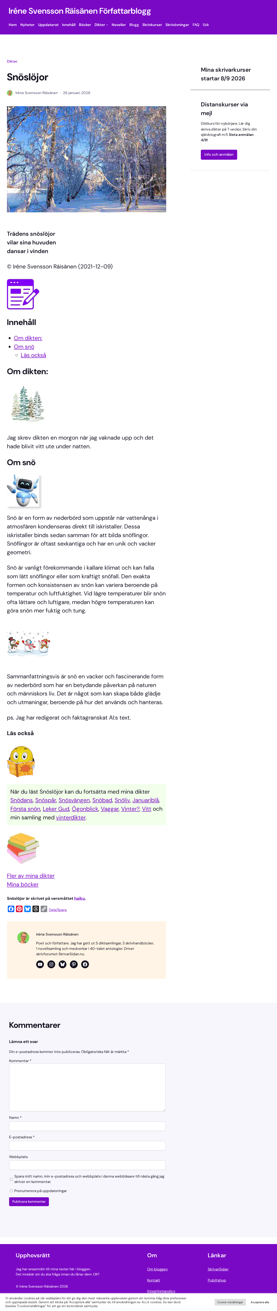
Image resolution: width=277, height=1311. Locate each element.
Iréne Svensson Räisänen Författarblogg (80, 11)
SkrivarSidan (218, 1269)
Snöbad (102, 800)
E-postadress (22, 1137)
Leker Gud (56, 808)
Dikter (12, 61)
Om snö (24, 346)
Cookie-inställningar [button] (230, 1302)
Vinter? (130, 808)
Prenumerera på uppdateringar (40, 1190)
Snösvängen (74, 800)
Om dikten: (28, 338)
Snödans (21, 800)
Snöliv (122, 800)
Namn (15, 1117)
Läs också (33, 355)
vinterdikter (70, 817)
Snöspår (45, 800)
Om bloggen (157, 1269)
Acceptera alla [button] (260, 1302)
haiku (79, 898)
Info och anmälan (219, 154)
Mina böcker (23, 884)
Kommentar (20, 1060)
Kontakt (153, 1280)
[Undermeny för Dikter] (107, 25)
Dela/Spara (58, 910)
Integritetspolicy (161, 1291)
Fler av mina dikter (31, 875)
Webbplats (18, 1156)
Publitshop (217, 1280)
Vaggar (110, 808)
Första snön (25, 808)
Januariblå (145, 800)
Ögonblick (85, 808)
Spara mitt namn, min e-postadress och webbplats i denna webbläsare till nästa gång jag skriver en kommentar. (89, 1179)
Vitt (146, 808)
